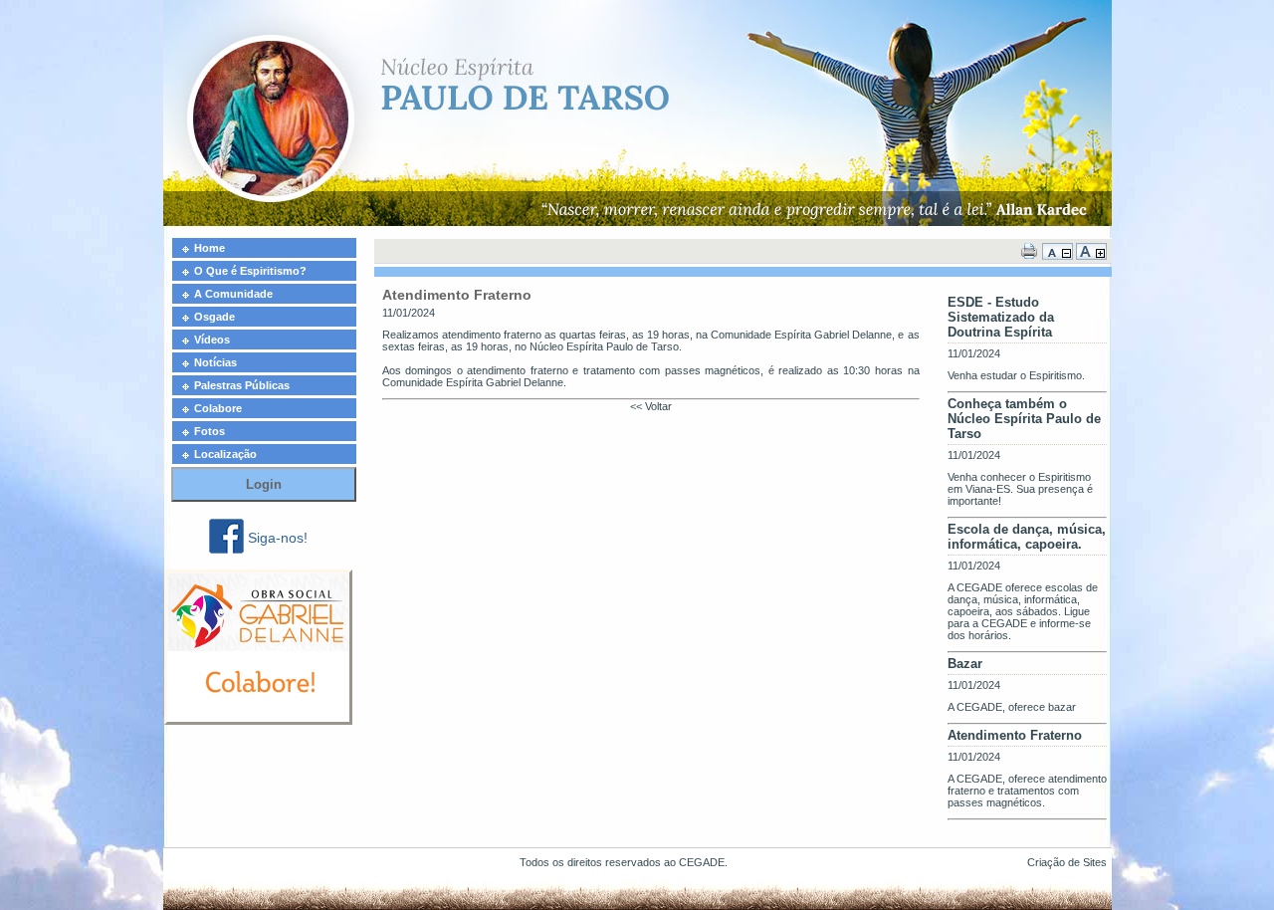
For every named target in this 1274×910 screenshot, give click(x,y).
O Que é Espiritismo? (250, 271)
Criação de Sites (1067, 862)
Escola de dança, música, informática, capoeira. (1027, 537)
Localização (225, 454)
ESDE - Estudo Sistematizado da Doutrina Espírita (1001, 317)
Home (209, 248)
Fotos (209, 431)
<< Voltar (651, 406)
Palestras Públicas (242, 385)
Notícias (215, 362)
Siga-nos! (278, 538)
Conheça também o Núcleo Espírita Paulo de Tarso (1024, 418)
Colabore (218, 408)
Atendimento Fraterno (1015, 735)
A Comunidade (233, 294)
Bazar (965, 663)
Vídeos (212, 339)
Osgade (214, 317)
